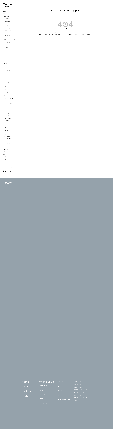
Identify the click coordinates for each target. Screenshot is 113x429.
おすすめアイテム (9, 30)
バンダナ (7, 68)
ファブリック (8, 80)
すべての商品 (8, 42)
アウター (7, 52)
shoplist (5, 157)
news (5, 127)
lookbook (5, 149)
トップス (7, 44)
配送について (77, 395)
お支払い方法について (80, 392)
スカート (7, 56)
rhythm (6, 106)
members (5, 164)
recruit (4, 162)
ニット (6, 49)
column (6, 130)
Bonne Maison (8, 118)
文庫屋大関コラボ (9, 113)
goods (5, 63)
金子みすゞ (7, 101)
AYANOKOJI (8, 123)
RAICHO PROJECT (9, 98)
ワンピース (7, 54)
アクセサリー (8, 73)
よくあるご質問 (8, 139)
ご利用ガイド (7, 134)
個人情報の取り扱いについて (81, 397)
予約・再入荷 (8, 35)
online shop (6, 13)
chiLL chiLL (7, 115)
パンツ (6, 59)
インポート (7, 108)
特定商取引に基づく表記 (80, 389)
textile (5, 87)
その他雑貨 (7, 82)
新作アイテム (8, 28)
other (5, 96)
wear (5, 39)
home (4, 11)
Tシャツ (6, 47)
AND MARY (7, 120)
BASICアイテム (8, 103)
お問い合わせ (7, 136)
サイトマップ (77, 400)
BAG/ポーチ (7, 70)
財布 (6, 78)
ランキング (7, 33)
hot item (6, 25)
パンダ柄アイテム (9, 111)
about (4, 159)
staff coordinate (7, 167)
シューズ (7, 75)
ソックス (7, 66)
